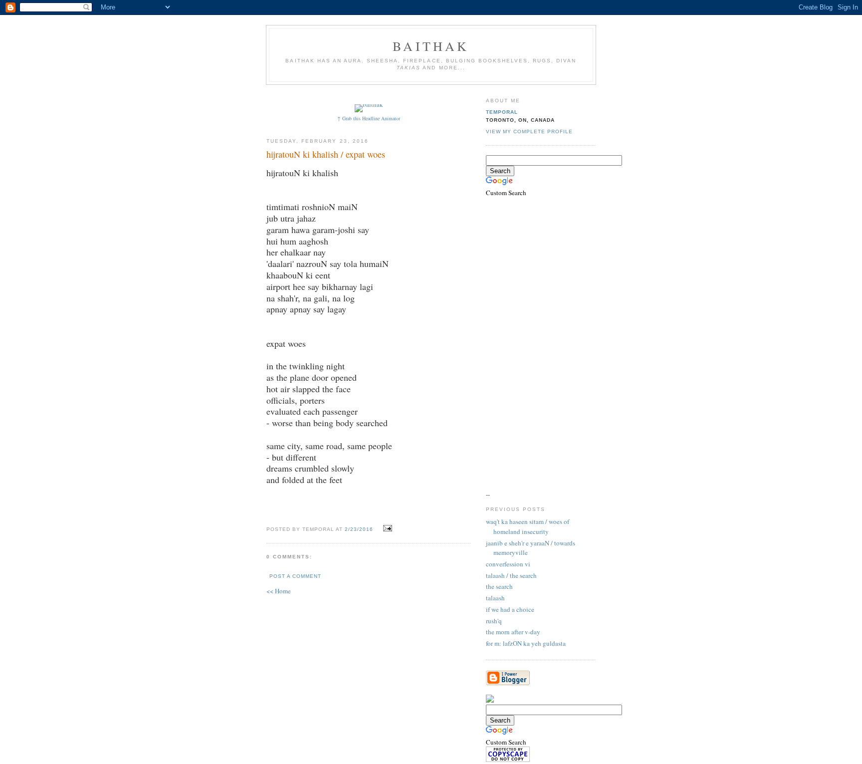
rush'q (494, 620)
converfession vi (508, 563)
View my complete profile (529, 131)
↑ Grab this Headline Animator (368, 118)
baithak (431, 45)
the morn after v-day (513, 631)
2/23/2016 (359, 529)
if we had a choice (510, 609)
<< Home (278, 590)
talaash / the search (511, 575)
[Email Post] (386, 528)
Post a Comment (295, 576)
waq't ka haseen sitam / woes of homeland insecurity (527, 526)
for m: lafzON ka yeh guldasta (526, 643)
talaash (495, 597)
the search (499, 586)
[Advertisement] (449, 93)
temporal (502, 112)
